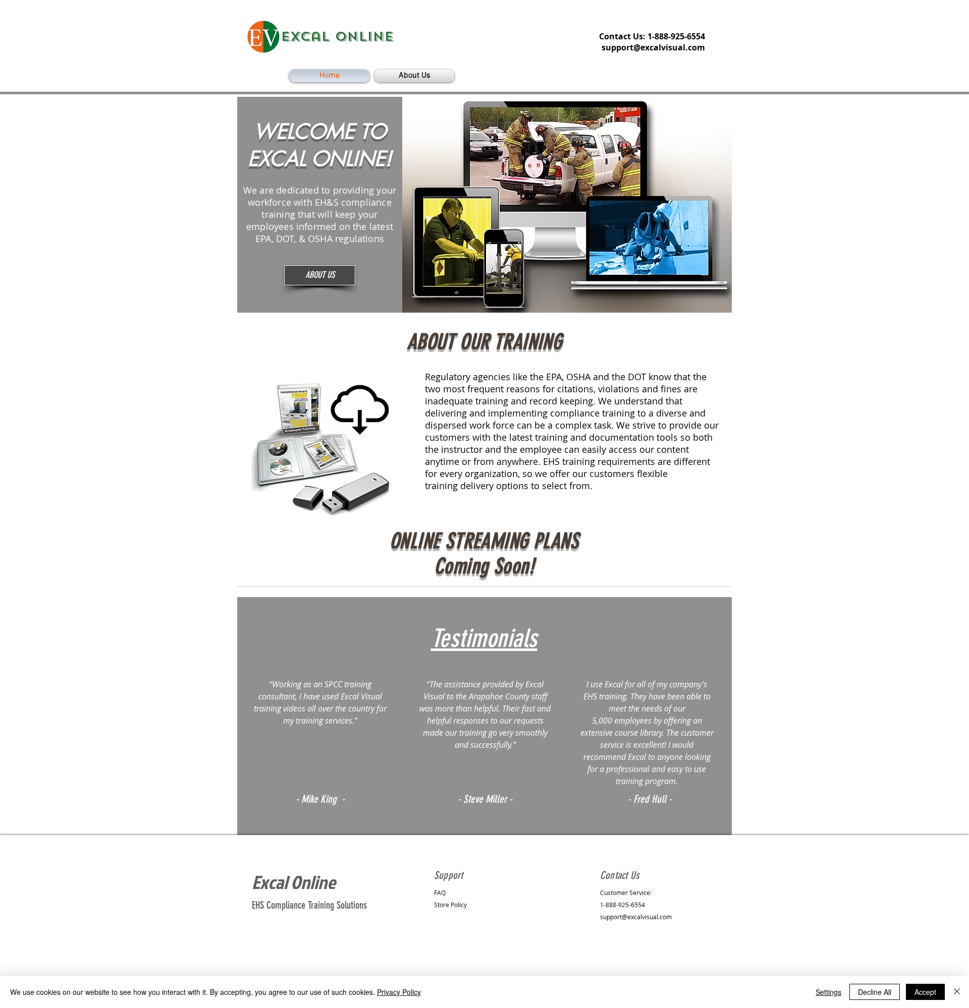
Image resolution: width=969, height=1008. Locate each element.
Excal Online (294, 882)
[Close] (957, 992)
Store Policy (450, 905)
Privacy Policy (399, 992)
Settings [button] (828, 992)
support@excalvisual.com (653, 47)
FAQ (440, 892)
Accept (925, 992)
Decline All (874, 992)
